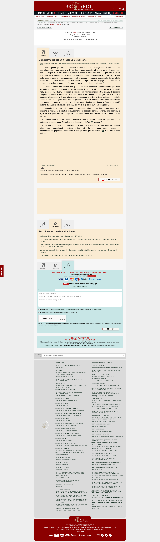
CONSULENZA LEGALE (115, 20)
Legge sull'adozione (62, 477)
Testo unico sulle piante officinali (103, 455)
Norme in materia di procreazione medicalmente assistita (67, 480)
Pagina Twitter (106, 534)
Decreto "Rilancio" (61, 465)
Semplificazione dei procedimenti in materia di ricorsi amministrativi (106, 389)
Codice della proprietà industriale (67, 433)
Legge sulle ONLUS (97, 398)
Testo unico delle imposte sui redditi (104, 464)
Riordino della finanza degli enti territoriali (107, 498)
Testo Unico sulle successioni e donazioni (106, 462)
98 (92, 122)
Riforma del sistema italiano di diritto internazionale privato (104, 412)
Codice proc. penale (78, 17)
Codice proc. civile (52, 17)
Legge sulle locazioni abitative (102, 380)
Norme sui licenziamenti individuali (67, 508)
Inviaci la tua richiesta (51, 345)
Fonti (45, 22)
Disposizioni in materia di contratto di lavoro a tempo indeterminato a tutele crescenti (71, 496)
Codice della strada (62, 398)
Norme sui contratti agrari (100, 374)
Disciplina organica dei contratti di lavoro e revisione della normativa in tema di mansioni (71, 492)
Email (39, 290)
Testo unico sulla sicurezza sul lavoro (105, 450)
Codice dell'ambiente (62, 421)
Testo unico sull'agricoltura (101, 453)
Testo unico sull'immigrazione (101, 431)
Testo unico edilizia (98, 429)
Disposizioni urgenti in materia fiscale (104, 480)
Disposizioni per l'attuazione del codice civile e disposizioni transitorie (71, 373)
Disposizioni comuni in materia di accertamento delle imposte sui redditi (105, 472)
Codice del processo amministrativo (68, 416)
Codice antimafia (61, 438)
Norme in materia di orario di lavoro (68, 511)
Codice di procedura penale (65, 389)
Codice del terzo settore (64, 441)
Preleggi (58, 370)
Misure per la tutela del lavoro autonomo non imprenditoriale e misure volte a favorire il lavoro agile (71, 501)
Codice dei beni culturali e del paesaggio (69, 411)
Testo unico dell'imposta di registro (104, 467)
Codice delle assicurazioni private (67, 408)
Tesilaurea (55, 55)
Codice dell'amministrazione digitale (68, 436)
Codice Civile (40, 17)
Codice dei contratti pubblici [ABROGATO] (69, 413)
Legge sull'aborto (61, 455)
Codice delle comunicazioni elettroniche (69, 423)
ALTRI (99, 17)
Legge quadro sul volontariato (102, 396)
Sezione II (52, 24)
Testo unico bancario (53, 22)
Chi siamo (95, 529)
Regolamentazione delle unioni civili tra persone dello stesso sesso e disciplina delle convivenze (69, 474)
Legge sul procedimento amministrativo (105, 385)
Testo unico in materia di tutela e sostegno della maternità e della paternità (106, 418)
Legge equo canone (98, 383)
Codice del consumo (62, 406)
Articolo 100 (65, 24)
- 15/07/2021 (61, 236)
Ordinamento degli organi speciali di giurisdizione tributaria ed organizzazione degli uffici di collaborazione (106, 491)
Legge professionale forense (101, 363)
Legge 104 (58, 486)
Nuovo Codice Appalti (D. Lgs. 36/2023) (67, 365)
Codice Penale (65, 17)
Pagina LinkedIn (110, 534)
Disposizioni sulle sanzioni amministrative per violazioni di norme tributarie (106, 487)
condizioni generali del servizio (66, 309)
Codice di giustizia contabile (65, 428)
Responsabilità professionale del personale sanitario (103, 377)
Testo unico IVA (96, 469)
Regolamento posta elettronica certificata (106, 500)
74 (103, 131)
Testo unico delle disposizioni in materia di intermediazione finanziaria (106, 447)
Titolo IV (84, 22)
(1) (104, 82)
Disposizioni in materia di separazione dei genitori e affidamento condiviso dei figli (69, 451)
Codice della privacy (62, 403)
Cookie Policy (88, 529)
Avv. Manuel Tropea (85, 525)
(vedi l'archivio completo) (80, 286)
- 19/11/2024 (66, 255)
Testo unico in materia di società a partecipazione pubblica (103, 459)
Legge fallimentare (98, 365)
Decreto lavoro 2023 (62, 457)
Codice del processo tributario (66, 401)
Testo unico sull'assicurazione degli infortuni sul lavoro (104, 439)
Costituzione (92, 17)
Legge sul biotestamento (64, 484)
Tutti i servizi (119, 17)
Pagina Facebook (102, 534)
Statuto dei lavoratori (63, 489)
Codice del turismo (62, 418)
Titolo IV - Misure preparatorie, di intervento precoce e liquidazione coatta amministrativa (74, 63)
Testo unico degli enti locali (101, 424)
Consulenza (67, 55)
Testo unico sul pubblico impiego (103, 421)
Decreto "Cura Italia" (62, 467)
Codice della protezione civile (66, 443)
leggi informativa (98, 309)
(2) (107, 104)
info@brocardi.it (70, 529)
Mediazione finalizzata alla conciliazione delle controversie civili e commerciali (105, 405)
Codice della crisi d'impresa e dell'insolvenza (71, 446)
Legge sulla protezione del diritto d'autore (106, 368)
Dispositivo (43, 227)
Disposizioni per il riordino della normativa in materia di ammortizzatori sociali (71, 505)
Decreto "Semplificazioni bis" (65, 460)
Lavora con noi (80, 531)
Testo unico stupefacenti (100, 434)
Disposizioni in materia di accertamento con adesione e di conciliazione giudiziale (106, 483)
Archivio (101, 529)
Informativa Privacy (79, 529)
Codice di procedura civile (64, 377)
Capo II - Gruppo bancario (101, 63)
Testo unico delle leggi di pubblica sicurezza (107, 436)
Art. (45, 27)
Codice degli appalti (62, 448)
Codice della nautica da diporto (66, 431)
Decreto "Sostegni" (62, 462)
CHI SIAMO (102, 20)
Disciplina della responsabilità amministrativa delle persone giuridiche (105, 392)
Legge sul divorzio (62, 470)
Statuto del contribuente (100, 495)
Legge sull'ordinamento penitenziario (104, 408)
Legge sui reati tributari (100, 415)
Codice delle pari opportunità (65, 426)
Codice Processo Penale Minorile (67, 396)
